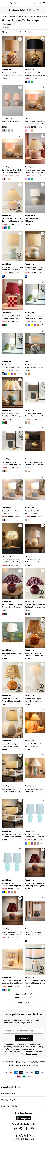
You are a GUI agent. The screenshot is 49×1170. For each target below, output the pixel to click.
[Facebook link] (26, 1128)
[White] (29, 130)
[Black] (26, 81)
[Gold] (26, 471)
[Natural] (32, 130)
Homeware (11, 16)
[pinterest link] (20, 1128)
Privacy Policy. (31, 1054)
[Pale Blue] (3, 276)
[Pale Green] (9, 989)
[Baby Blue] (3, 989)
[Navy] (29, 81)
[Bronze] (29, 373)
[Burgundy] (3, 325)
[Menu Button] (3, 3)
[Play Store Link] (23, 1118)
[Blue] (29, 179)
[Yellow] (32, 325)
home (4, 16)
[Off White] (6, 276)
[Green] (6, 130)
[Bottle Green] (32, 81)
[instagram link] (15, 1128)
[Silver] (29, 471)
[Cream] (12, 130)
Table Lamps (29, 16)
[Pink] (3, 130)
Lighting (20, 16)
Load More (23, 1003)
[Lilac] (35, 325)
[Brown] (38, 325)
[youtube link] (32, 1128)
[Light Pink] (6, 989)
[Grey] (9, 130)
